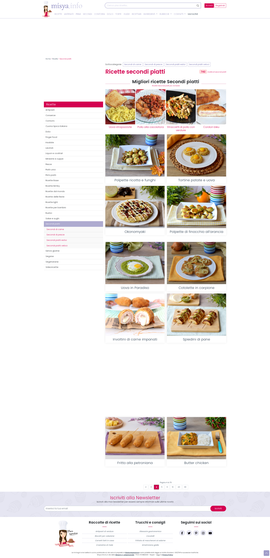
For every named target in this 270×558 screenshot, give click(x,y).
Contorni (99, 14)
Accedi (209, 5)
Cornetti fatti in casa (104, 540)
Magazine (193, 14)
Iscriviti (218, 508)
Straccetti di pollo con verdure (181, 128)
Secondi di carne (55, 229)
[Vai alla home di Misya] (62, 9)
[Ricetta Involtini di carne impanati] (135, 315)
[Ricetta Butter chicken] (196, 438)
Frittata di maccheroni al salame (150, 540)
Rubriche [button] (165, 14)
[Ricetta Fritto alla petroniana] (135, 438)
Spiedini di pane (196, 339)
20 (179, 487)
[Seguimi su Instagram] (203, 533)
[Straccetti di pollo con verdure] (181, 106)
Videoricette (52, 267)
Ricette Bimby (53, 186)
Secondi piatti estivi (57, 240)
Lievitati (49, 148)
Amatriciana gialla (150, 545)
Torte (118, 14)
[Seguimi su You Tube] (210, 533)
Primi (78, 14)
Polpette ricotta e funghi (135, 180)
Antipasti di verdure (104, 531)
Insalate (50, 142)
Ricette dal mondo (55, 191)
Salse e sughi (52, 218)
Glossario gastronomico (150, 531)
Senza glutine (52, 251)
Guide (127, 14)
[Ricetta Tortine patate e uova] (196, 155)
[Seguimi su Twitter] (189, 533)
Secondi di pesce (56, 234)
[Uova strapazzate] (120, 106)
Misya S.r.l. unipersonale (124, 555)
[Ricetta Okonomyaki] (135, 207)
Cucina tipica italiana (56, 126)
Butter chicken (196, 463)
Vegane (50, 256)
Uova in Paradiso (135, 288)
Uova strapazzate (120, 127)
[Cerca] (198, 5)
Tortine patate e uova (196, 180)
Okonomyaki (135, 232)
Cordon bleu (211, 127)
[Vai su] (266, 553)
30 (185, 487)
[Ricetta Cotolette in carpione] (196, 263)
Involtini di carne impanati (135, 339)
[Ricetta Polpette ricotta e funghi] (135, 155)
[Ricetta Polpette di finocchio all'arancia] (196, 207)
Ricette (58, 14)
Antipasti (69, 14)
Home (48, 59)
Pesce (49, 164)
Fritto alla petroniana (135, 463)
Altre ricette (165, 475)
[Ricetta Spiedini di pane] (196, 315)
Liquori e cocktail (54, 153)
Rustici (49, 213)
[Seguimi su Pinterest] (196, 533)
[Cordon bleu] (211, 106)
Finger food (51, 137)
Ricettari (136, 14)
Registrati (220, 5)
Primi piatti (51, 175)
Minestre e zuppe (54, 159)
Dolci (110, 14)
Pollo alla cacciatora (150, 127)
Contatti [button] (179, 14)
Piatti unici (51, 169)
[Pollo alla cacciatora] (151, 106)
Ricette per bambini (56, 207)
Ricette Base (52, 180)
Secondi (87, 14)
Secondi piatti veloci (57, 245)
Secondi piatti (53, 224)
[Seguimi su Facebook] (182, 533)
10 (173, 487)
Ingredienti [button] (150, 14)
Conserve (51, 115)
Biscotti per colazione (104, 536)
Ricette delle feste (55, 196)
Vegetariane (52, 262)
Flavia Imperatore (132, 553)
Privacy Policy (167, 555)
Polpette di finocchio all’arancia (196, 232)
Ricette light (52, 202)
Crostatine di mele (104, 545)
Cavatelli (150, 536)
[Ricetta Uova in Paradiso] (135, 263)
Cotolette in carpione (196, 288)
